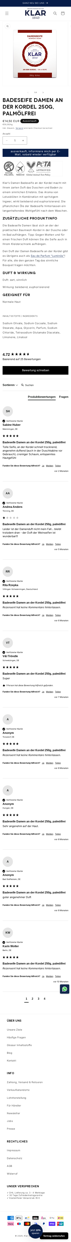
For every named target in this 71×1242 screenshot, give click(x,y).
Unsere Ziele (14, 1029)
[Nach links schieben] (28, 92)
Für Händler (14, 1105)
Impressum (13, 1150)
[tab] (42, 397)
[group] (35, 354)
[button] (7, 13)
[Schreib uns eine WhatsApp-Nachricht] (64, 989)
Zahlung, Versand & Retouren (25, 1082)
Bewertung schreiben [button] (35, 370)
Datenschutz (14, 1158)
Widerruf (12, 1173)
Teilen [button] (58, 465)
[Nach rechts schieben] (43, 92)
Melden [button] (49, 465)
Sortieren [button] (9, 385)
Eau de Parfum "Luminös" (48, 255)
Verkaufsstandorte (18, 1089)
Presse (11, 1128)
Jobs (10, 1120)
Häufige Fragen (16, 1037)
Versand (19, 128)
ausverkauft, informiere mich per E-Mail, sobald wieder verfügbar (35, 153)
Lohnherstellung (16, 1097)
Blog (9, 1052)
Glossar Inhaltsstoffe (19, 1045)
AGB (9, 1165)
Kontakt (11, 1060)
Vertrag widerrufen (54, 1235)
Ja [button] (43, 465)
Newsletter (13, 1113)
